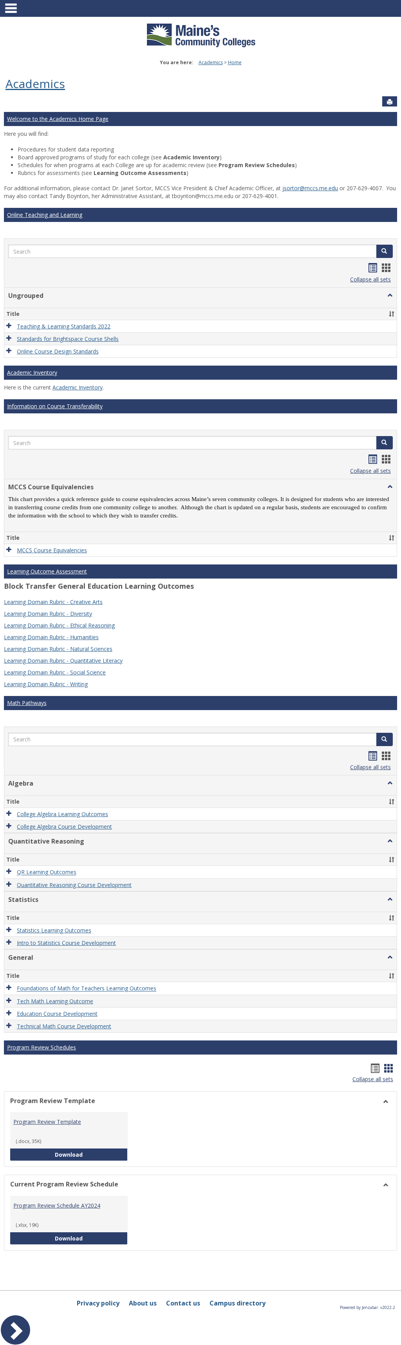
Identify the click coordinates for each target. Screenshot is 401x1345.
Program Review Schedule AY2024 (56, 1205)
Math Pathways (27, 703)
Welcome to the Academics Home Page (57, 119)
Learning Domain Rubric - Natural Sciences (58, 649)
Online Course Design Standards (58, 351)
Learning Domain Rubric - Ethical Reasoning (59, 625)
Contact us (183, 1303)
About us (143, 1303)
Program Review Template (47, 1121)
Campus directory (238, 1303)
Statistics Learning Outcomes (54, 930)
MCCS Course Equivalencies (52, 550)
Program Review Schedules (41, 1047)
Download (91, 1154)
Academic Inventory (32, 372)
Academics (211, 62)
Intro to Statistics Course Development (66, 943)
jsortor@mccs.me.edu (310, 188)
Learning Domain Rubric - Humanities (51, 637)
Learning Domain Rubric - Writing (46, 684)
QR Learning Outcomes (46, 872)
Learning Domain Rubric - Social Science (55, 672)
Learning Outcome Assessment (47, 571)
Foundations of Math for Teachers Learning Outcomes (86, 988)
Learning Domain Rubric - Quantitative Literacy (63, 660)
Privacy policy (98, 1303)
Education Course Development (57, 1013)
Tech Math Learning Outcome (55, 1001)
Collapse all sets (370, 279)
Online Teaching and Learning (44, 214)
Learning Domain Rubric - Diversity (48, 613)
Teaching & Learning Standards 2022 (63, 326)
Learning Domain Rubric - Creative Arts (53, 602)
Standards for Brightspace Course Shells (68, 339)
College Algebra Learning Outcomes (62, 814)
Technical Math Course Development (64, 1026)
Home (235, 62)
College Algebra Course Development (64, 826)
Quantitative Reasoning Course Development (74, 885)
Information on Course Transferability (55, 406)
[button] (384, 251)
